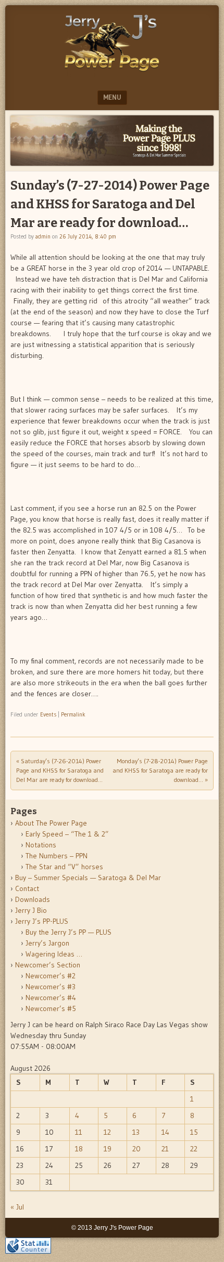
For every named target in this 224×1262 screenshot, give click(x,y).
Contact (27, 888)
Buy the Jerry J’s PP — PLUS (68, 932)
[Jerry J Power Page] (112, 74)
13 (136, 1132)
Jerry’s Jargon (47, 943)
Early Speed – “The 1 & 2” (67, 834)
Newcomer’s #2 (51, 975)
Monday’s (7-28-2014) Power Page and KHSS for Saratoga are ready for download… (160, 770)
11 (78, 1132)
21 (165, 1148)
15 (194, 1132)
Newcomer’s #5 (51, 1008)
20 (136, 1148)
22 (193, 1148)
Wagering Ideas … (54, 954)
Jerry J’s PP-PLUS (41, 921)
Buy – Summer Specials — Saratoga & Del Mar (88, 877)
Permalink (73, 714)
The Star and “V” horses (64, 866)
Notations (41, 844)
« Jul (17, 1207)
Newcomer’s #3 (51, 986)
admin (43, 236)
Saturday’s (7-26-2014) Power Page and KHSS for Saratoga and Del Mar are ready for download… (60, 770)
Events (48, 714)
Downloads (32, 899)
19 (107, 1148)
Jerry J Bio (31, 910)
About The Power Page (51, 823)
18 (79, 1148)
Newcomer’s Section (47, 964)
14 (165, 1132)
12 (107, 1132)
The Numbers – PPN (57, 855)
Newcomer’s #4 (51, 997)
